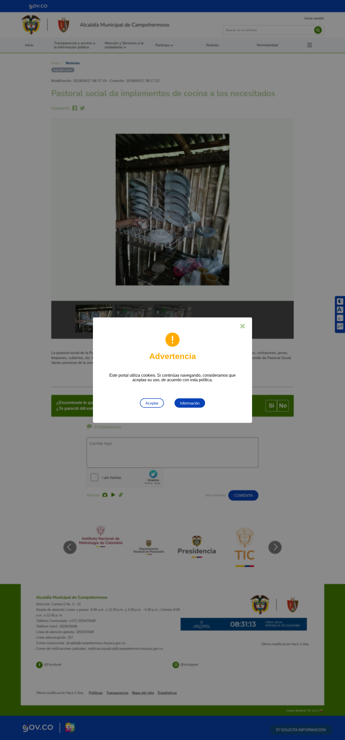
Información (190, 403)
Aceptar (151, 403)
